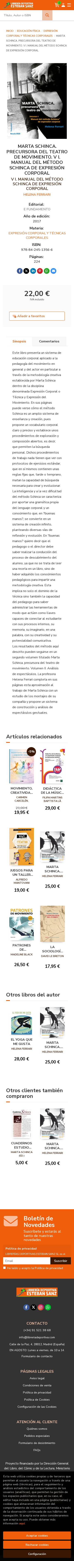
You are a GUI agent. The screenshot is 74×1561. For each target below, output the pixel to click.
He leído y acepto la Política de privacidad (35, 1268)
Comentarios (49, 341)
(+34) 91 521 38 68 (37, 1330)
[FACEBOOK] (26, 1307)
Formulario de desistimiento (37, 1443)
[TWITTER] (33, 1307)
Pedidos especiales (37, 1436)
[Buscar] (47, 15)
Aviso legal (37, 1378)
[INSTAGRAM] (41, 1307)
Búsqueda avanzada (63, 15)
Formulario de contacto (37, 1356)
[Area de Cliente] (63, 5)
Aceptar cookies (37, 1536)
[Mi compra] (57, 5)
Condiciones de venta (37, 1385)
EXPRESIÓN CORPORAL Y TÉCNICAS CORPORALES (37, 235)
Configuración (37, 1554)
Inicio (10, 31)
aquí (22, 1523)
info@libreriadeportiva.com (37, 1337)
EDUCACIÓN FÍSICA (29, 31)
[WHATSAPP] (48, 1307)
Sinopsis (19, 341)
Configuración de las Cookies (37, 1407)
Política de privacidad (37, 1392)
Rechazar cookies (37, 1545)
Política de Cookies (37, 1400)
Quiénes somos (37, 1429)
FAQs (37, 1450)
